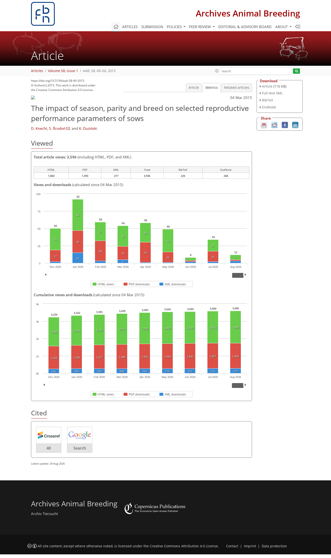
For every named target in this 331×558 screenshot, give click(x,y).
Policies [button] (175, 26)
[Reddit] (274, 124)
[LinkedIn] (295, 124)
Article (194, 87)
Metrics (211, 87)
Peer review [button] (200, 26)
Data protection (274, 546)
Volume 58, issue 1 (63, 71)
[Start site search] (296, 71)
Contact (232, 546)
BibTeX (267, 100)
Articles (130, 26)
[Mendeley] (264, 124)
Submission (152, 26)
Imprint (250, 546)
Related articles (236, 87)
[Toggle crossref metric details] (48, 435)
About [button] (282, 26)
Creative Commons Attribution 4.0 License (184, 546)
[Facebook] (285, 124)
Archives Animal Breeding (248, 13)
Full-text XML (272, 93)
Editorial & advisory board (245, 26)
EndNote (269, 107)
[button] (217, 71)
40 (49, 448)
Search (79, 448)
